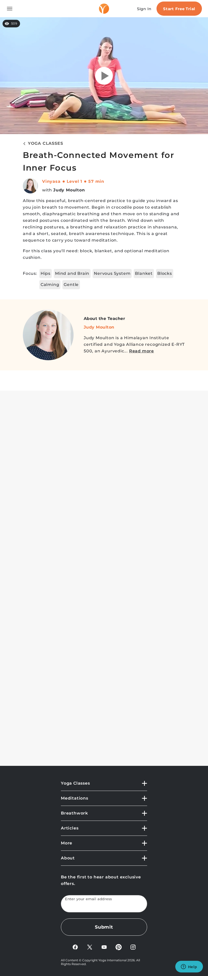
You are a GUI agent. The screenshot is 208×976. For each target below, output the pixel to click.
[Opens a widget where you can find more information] (189, 967)
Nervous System (112, 273)
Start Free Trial (179, 8)
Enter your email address (88, 899)
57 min (96, 181)
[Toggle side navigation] (9, 8)
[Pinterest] (118, 946)
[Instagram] (133, 946)
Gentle (71, 284)
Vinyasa (51, 181)
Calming (50, 284)
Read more (141, 351)
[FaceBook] (75, 946)
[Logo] (104, 9)
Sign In (144, 8)
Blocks (164, 273)
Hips (45, 273)
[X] (89, 946)
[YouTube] (104, 946)
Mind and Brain (72, 273)
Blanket (144, 273)
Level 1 (74, 181)
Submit (104, 927)
